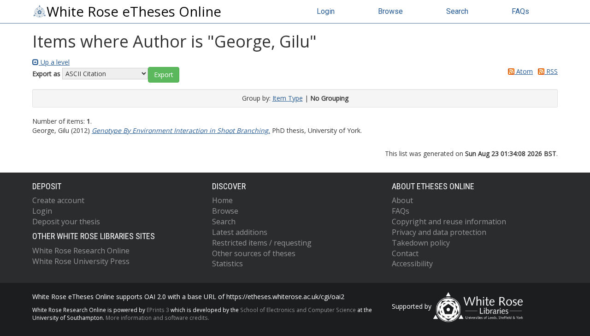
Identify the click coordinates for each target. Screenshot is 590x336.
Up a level (54, 62)
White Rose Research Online (81, 251)
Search (457, 11)
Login (326, 11)
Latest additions (239, 232)
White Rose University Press (81, 261)
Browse (390, 11)
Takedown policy (421, 243)
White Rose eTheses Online (134, 11)
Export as (46, 73)
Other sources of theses (253, 253)
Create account (58, 200)
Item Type (287, 98)
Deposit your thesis (66, 221)
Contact (405, 253)
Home (222, 200)
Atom (523, 71)
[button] (163, 75)
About (402, 200)
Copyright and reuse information (449, 221)
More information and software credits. (157, 317)
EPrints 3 (158, 309)
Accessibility (412, 263)
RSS (551, 71)
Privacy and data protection (439, 232)
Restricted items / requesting (262, 243)
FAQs (520, 11)
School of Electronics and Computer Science (298, 309)
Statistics (227, 263)
